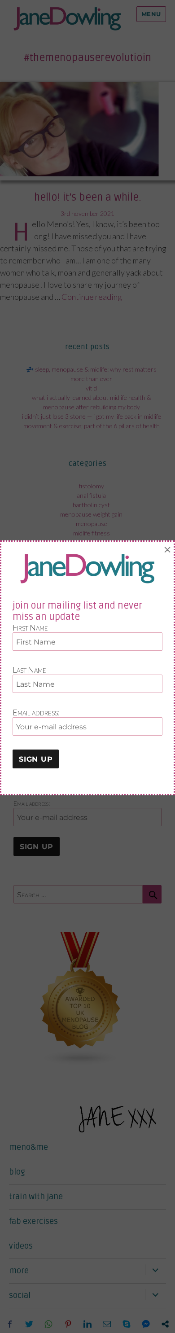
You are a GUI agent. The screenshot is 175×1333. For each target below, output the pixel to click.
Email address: (36, 712)
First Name (30, 627)
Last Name (29, 670)
